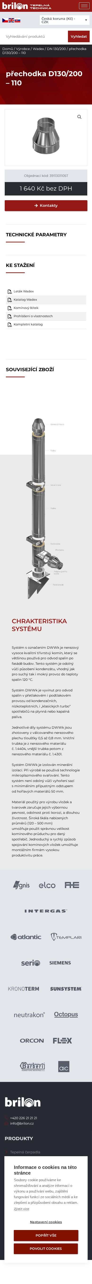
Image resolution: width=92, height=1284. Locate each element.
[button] (79, 117)
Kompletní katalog (28, 324)
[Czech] (5, 20)
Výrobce (23, 49)
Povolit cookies (46, 1249)
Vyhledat (79, 36)
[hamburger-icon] (84, 5)
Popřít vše (46, 1235)
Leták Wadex (24, 291)
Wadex (38, 49)
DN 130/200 (56, 49)
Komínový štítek (26, 308)
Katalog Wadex (25, 299)
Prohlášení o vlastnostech (33, 316)
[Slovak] (18, 20)
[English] (11, 20)
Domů (7, 49)
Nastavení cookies (46, 1222)
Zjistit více (21, 1209)
